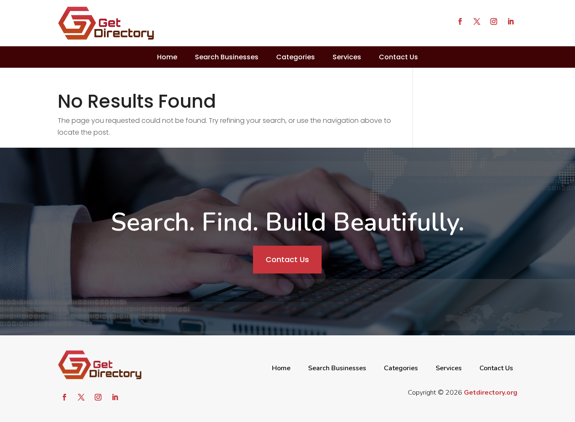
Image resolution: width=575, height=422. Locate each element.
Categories (295, 57)
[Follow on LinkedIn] (510, 21)
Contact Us (398, 57)
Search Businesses (226, 57)
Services (347, 57)
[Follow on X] (477, 21)
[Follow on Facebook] (460, 21)
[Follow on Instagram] (493, 21)
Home (167, 57)
